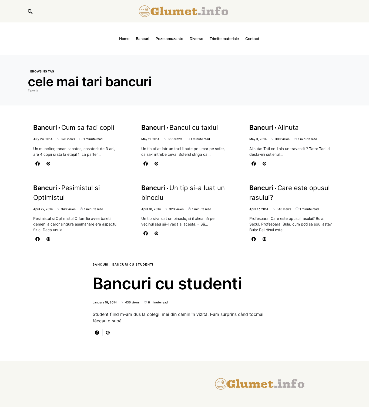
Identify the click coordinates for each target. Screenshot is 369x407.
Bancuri (101, 264)
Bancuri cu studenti (132, 264)
